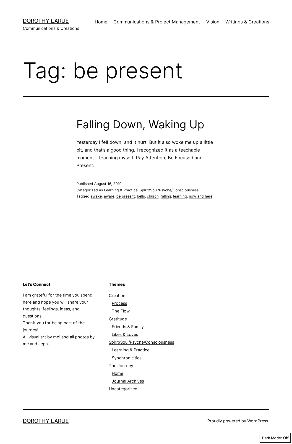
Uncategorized (123, 388)
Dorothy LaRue (46, 21)
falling (166, 196)
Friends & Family (128, 326)
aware (109, 196)
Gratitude (118, 319)
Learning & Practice (121, 190)
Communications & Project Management (156, 22)
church (153, 196)
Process (119, 303)
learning (180, 196)
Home (101, 22)
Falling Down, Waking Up (140, 124)
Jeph (43, 343)
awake (96, 196)
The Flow (121, 311)
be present (125, 196)
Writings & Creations (247, 22)
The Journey (121, 365)
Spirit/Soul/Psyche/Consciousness (169, 190)
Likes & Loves (125, 334)
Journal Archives (128, 381)
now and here (200, 196)
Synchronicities (126, 357)
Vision (212, 22)
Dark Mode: (272, 438)
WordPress (257, 421)
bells (141, 196)
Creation (117, 295)
